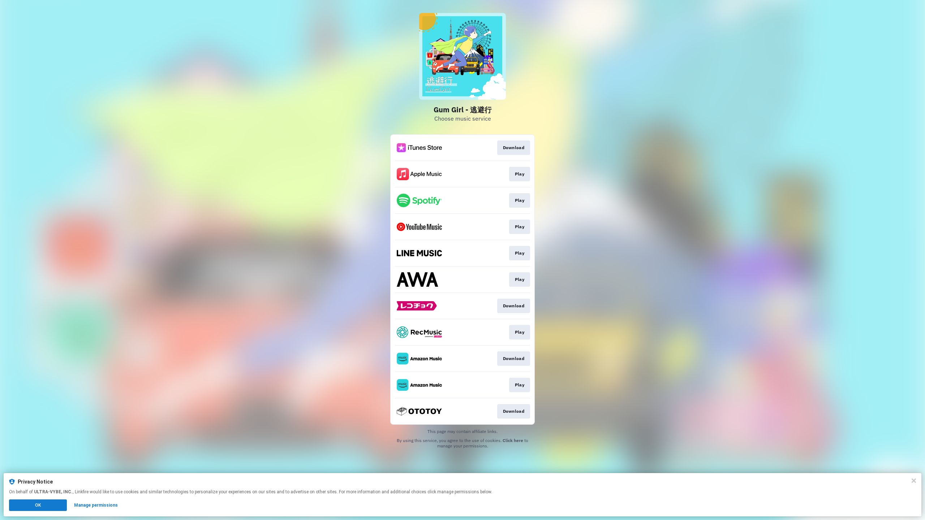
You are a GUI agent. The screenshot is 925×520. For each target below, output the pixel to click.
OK (38, 505)
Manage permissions (96, 505)
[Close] (914, 480)
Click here (513, 440)
